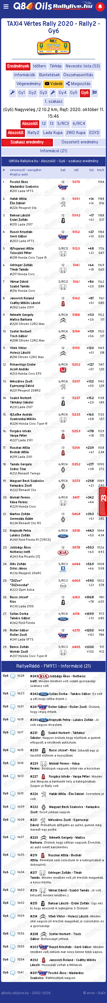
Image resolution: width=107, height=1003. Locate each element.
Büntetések (49, 75)
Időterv (39, 66)
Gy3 (43, 93)
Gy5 (73, 93)
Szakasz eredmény (27, 142)
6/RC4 (79, 124)
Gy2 (32, 93)
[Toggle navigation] (6, 6)
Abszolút (30, 124)
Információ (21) (53, 151)
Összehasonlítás (78, 75)
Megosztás (80, 84)
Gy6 (85, 93)
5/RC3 (63, 124)
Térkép (56, 66)
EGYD (94, 133)
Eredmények (18, 66)
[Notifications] (100, 7)
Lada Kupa (53, 133)
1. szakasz (54, 101)
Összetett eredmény (79, 142)
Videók (56, 84)
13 (52, 124)
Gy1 (21, 93)
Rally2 (33, 133)
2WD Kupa (75, 133)
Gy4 (62, 93)
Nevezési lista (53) (83, 66)
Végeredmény (28, 84)
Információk (24, 75)
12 (44, 124)
